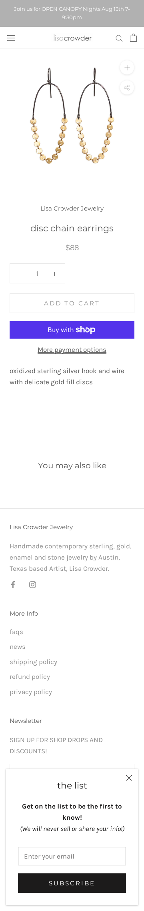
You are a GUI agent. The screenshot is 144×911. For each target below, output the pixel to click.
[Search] (119, 37)
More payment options (72, 349)
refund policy (30, 676)
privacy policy (31, 692)
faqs (16, 632)
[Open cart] (133, 38)
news (18, 646)
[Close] (129, 778)
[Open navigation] (11, 37)
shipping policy (33, 662)
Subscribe (72, 883)
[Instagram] (32, 584)
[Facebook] (13, 584)
